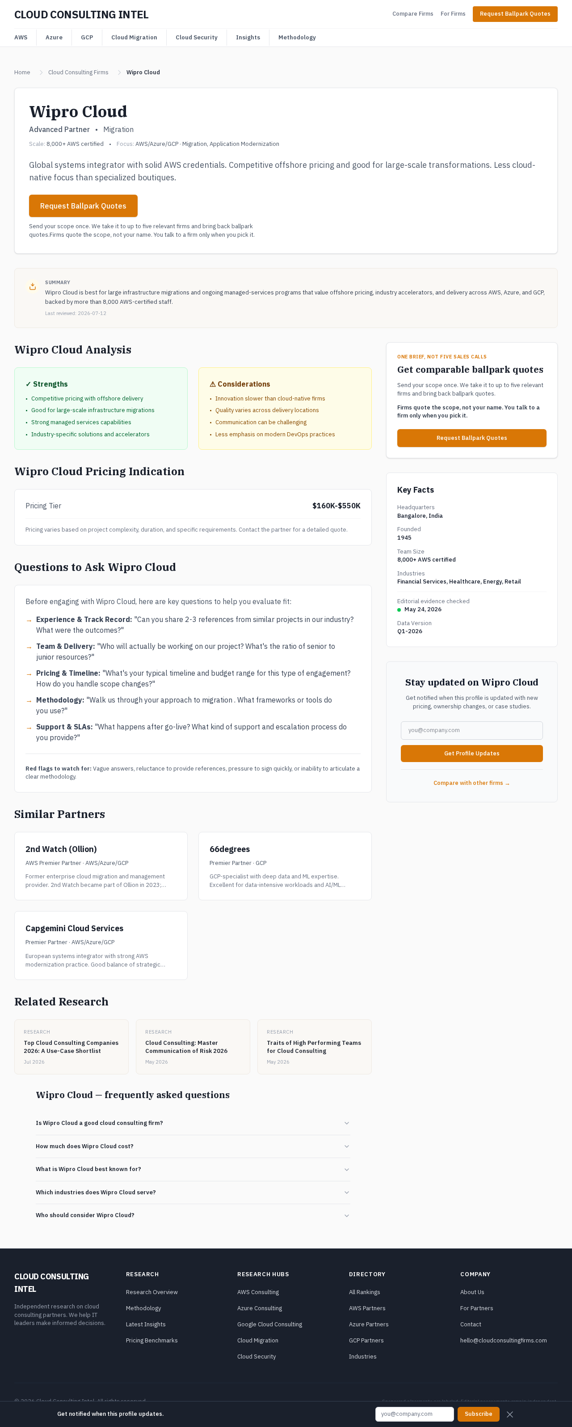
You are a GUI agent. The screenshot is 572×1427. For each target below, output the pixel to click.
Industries (363, 1356)
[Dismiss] (510, 1414)
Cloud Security (197, 37)
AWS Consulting (258, 1292)
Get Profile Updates (472, 753)
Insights (248, 37)
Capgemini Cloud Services (74, 928)
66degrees (230, 849)
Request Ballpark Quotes (515, 13)
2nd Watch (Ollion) (61, 849)
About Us (472, 1292)
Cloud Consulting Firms (78, 72)
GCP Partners (366, 1340)
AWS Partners (367, 1308)
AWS (20, 37)
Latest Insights (146, 1324)
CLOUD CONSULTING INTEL (81, 14)
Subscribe (478, 1414)
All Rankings (364, 1292)
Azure (54, 37)
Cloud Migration (134, 37)
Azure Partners (369, 1324)
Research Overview (152, 1292)
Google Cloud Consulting (269, 1324)
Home (22, 72)
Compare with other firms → (471, 783)
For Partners (476, 1308)
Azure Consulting (259, 1308)
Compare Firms (412, 13)
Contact (470, 1324)
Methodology (297, 37)
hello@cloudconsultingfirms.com (503, 1340)
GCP (87, 37)
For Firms (453, 13)
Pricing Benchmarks (152, 1340)
